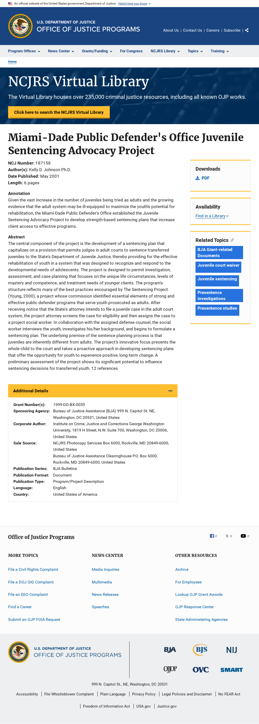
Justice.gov (167, 706)
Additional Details (30, 390)
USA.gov (143, 706)
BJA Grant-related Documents (215, 252)
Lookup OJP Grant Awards (199, 594)
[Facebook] (215, 539)
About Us (171, 30)
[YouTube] (245, 539)
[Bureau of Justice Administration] (170, 654)
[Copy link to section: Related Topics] (231, 239)
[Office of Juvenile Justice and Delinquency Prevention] (170, 674)
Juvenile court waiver (218, 265)
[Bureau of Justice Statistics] (201, 657)
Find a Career (20, 606)
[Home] (88, 26)
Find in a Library (210, 215)
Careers (213, 30)
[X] (230, 539)
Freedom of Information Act (106, 706)
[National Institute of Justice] (232, 654)
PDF (205, 177)
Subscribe (232, 30)
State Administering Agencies (201, 619)
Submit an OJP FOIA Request (34, 619)
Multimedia (102, 581)
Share (250, 34)
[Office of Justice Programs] (20, 26)
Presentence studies (217, 308)
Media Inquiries (105, 569)
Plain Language (113, 694)
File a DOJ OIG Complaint (31, 581)
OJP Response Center (194, 606)
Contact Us (192, 30)
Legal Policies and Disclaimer (187, 694)
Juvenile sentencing (217, 278)
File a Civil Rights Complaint (33, 569)
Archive (181, 569)
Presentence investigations (212, 295)
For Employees (188, 581)
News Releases (105, 594)
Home (12, 61)
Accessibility (27, 694)
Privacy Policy (144, 694)
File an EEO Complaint (28, 594)
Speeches (100, 606)
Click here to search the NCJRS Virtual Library (59, 112)
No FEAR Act (229, 694)
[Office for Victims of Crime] (201, 673)
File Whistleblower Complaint (69, 694)
